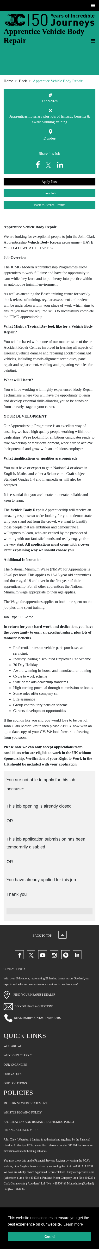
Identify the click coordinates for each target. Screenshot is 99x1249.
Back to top (42, 935)
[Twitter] (31, 954)
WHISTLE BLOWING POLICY (23, 1112)
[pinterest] (65, 954)
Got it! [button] (49, 1236)
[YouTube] (42, 954)
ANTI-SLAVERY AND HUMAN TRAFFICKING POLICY (39, 1122)
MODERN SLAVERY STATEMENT (25, 1103)
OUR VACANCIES (15, 1064)
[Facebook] (19, 954)
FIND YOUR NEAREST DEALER (32, 994)
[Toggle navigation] (93, 5)
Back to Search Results (49, 205)
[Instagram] (54, 954)
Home (8, 81)
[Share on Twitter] (49, 165)
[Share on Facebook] (39, 165)
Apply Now (49, 182)
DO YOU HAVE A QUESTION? (33, 1006)
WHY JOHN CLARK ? (17, 1055)
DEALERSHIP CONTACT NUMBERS (37, 1017)
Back (23, 81)
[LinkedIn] (77, 954)
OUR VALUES (13, 1074)
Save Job (49, 193)
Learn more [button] (73, 1224)
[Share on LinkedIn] (60, 165)
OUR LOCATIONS (15, 1083)
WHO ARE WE (13, 1046)
